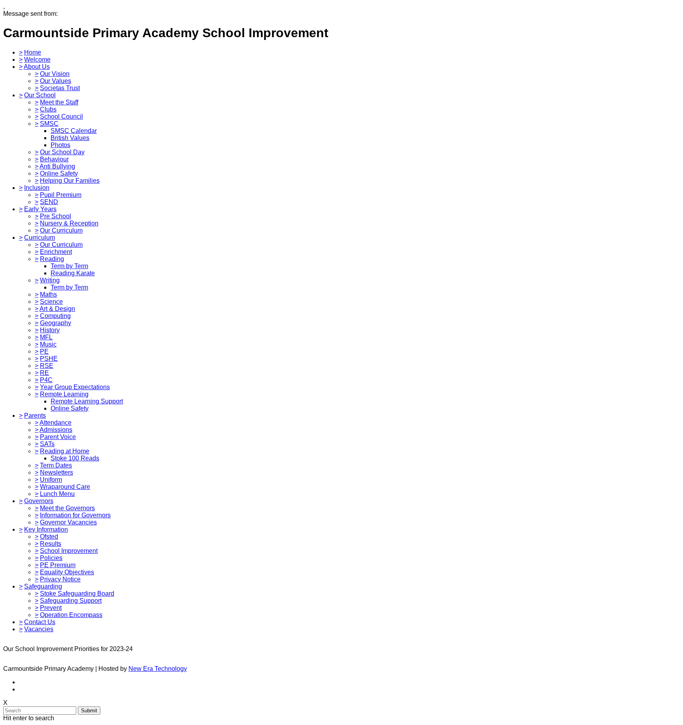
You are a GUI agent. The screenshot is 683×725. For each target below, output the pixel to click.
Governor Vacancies (68, 522)
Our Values (55, 81)
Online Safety (59, 173)
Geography (55, 323)
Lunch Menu (57, 493)
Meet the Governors (67, 508)
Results (50, 543)
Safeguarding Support (71, 600)
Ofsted (49, 536)
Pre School (55, 216)
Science (51, 301)
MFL (46, 337)
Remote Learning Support (87, 401)
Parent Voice (58, 436)
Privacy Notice (60, 579)
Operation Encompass (71, 614)
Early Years (40, 209)
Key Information (46, 529)
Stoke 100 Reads (75, 458)
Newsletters (56, 472)
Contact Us (39, 622)
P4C (46, 380)
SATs (47, 444)
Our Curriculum (61, 230)
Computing (55, 315)
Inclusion (36, 187)
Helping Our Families (70, 180)
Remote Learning (64, 394)
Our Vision (55, 73)
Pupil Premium (60, 194)
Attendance (56, 422)
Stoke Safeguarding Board (77, 593)
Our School (40, 95)
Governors (38, 501)
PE (44, 351)
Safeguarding (43, 586)
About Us (37, 66)
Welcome (37, 59)
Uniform (51, 479)
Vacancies (38, 629)
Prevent (51, 607)
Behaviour (54, 159)
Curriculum (39, 237)
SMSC (49, 123)
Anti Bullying (57, 166)
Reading (52, 259)
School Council (61, 116)
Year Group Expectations (75, 387)
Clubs (48, 109)
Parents (35, 415)
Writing (50, 280)
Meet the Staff (59, 102)
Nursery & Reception (69, 223)
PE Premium (57, 565)
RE (44, 372)
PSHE (49, 358)
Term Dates (56, 465)
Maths (48, 294)
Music (48, 344)
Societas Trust (60, 88)
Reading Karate (73, 273)
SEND (49, 202)
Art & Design (57, 308)
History (50, 330)
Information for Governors (75, 515)
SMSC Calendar (74, 130)
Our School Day (62, 152)
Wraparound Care (65, 486)
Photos (60, 145)
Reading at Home (64, 451)
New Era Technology (157, 668)
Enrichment (56, 251)
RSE (46, 365)
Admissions (56, 429)
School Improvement (69, 550)
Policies (51, 558)
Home (32, 52)
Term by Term (69, 266)
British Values (70, 137)
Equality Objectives (67, 572)
